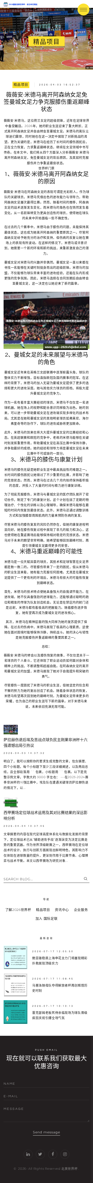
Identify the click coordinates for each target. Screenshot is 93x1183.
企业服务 (81, 910)
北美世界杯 (69, 1168)
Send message (46, 1132)
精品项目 (21, 84)
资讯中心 (62, 910)
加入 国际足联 (47, 918)
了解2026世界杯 (18, 910)
